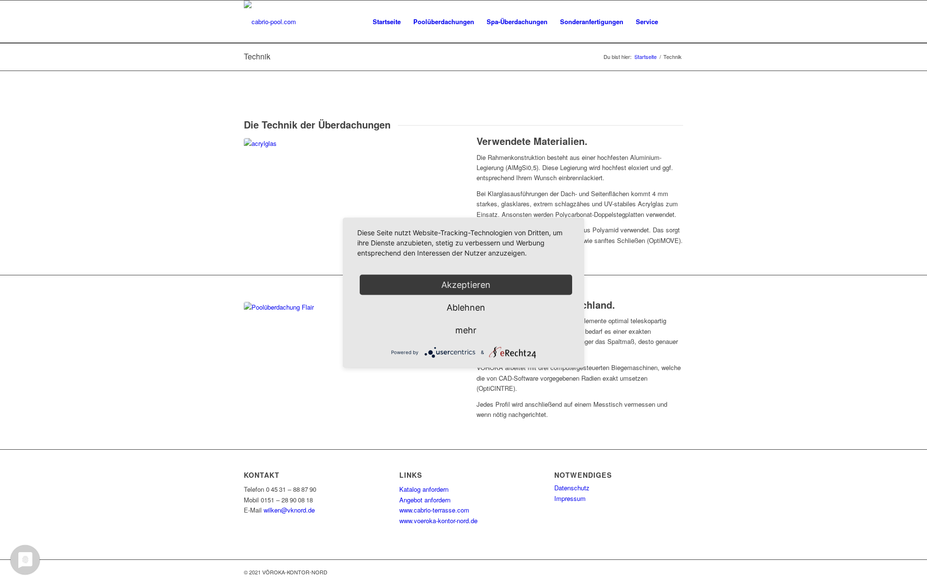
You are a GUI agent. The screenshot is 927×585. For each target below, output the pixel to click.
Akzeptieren (466, 284)
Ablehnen (466, 307)
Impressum (570, 498)
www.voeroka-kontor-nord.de (438, 520)
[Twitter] (676, 572)
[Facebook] (647, 572)
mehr (466, 330)
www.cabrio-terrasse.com (434, 509)
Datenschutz (572, 487)
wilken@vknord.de (289, 509)
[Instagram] (661, 572)
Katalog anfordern (424, 489)
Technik (257, 56)
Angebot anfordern (424, 499)
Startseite (645, 56)
